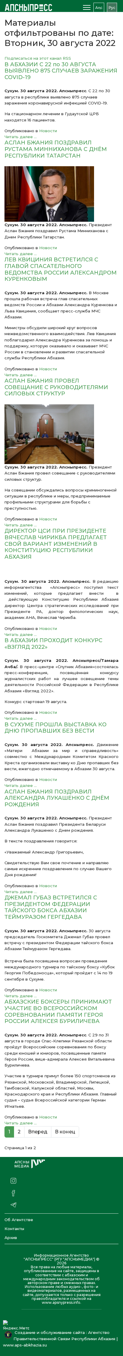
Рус (112, 7)
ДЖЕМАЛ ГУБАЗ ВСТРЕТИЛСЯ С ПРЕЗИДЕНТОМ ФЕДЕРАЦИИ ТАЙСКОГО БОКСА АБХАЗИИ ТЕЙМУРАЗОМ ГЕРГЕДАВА (50, 907)
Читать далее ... (20, 136)
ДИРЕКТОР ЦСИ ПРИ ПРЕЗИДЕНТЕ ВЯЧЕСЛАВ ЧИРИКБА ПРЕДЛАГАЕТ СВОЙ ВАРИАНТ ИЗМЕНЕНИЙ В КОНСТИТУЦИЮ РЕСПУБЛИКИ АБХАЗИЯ (55, 544)
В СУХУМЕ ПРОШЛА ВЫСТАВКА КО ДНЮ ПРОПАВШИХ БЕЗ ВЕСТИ (55, 727)
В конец (65, 1132)
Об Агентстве (18, 1219)
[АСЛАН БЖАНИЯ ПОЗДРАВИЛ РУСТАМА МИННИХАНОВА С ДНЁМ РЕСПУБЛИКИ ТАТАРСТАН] (61, 194)
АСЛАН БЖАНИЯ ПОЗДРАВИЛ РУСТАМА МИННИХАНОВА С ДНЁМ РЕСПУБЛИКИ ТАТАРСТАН (55, 149)
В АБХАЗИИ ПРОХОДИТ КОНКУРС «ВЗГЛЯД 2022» (53, 643)
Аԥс (98, 7)
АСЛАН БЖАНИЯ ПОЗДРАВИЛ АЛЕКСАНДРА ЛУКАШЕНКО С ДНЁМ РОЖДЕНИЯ (56, 798)
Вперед (37, 1132)
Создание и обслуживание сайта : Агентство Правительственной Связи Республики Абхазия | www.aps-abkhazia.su (60, 1338)
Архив (10, 1237)
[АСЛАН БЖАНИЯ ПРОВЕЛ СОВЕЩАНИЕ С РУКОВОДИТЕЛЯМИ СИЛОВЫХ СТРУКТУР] (61, 434)
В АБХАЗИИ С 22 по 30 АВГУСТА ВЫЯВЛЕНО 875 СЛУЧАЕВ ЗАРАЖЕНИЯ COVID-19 (60, 71)
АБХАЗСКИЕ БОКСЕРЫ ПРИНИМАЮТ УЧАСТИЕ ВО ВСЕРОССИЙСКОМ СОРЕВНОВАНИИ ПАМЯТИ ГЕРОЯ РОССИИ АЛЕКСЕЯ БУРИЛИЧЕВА (58, 1011)
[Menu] (86, 7)
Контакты (14, 1228)
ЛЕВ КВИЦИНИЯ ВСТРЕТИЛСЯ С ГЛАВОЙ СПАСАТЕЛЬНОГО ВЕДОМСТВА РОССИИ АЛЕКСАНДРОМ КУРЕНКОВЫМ (60, 269)
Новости (48, 130)
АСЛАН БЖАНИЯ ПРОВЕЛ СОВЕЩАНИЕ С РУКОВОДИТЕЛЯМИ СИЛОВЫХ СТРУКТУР (56, 387)
